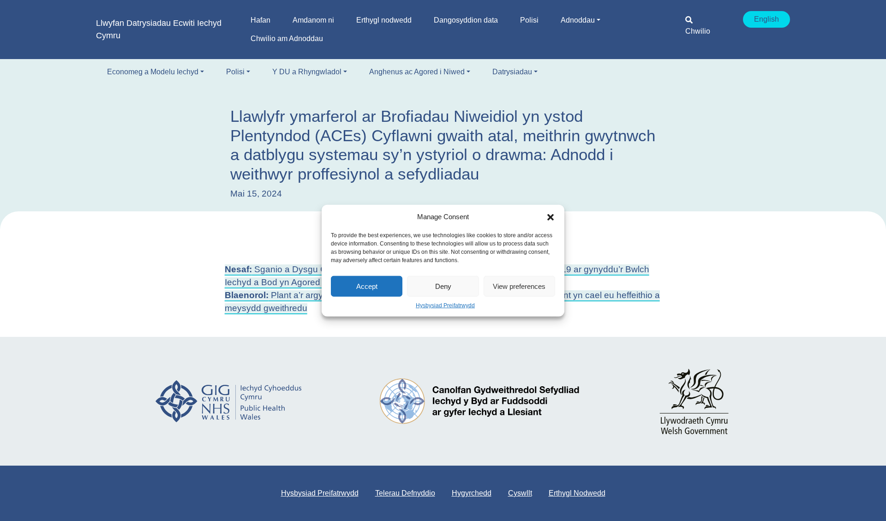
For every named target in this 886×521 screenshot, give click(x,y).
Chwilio (697, 31)
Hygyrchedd (471, 493)
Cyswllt (520, 493)
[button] (550, 217)
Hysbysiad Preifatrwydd (445, 305)
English (766, 19)
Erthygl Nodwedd (577, 493)
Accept (366, 286)
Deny (443, 286)
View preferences (519, 286)
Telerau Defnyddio (405, 493)
